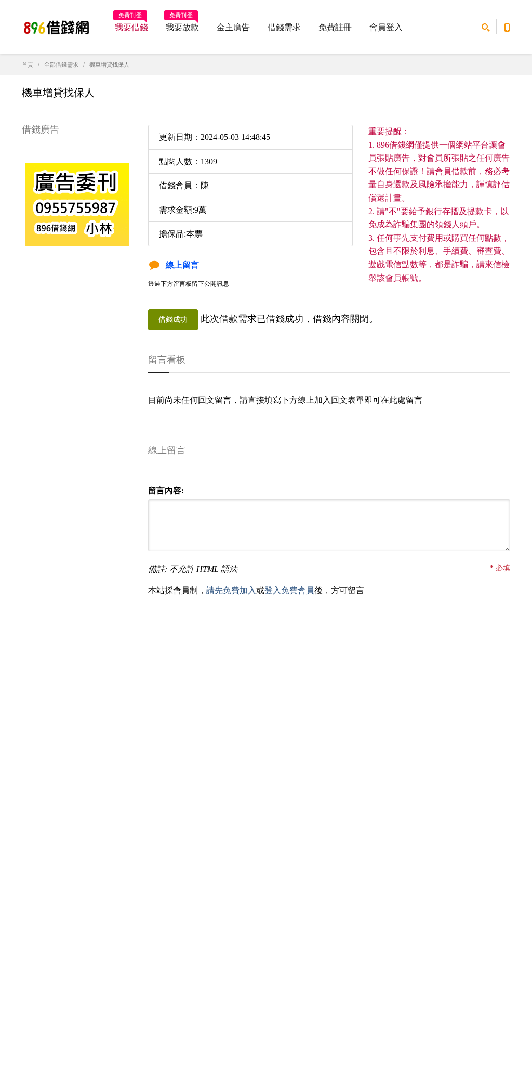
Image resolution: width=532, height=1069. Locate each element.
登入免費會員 (289, 590)
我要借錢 (131, 24)
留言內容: (166, 490)
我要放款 (182, 24)
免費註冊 (335, 27)
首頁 (27, 64)
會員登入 (386, 27)
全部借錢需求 (61, 64)
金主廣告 (233, 27)
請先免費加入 (231, 590)
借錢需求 (284, 27)
